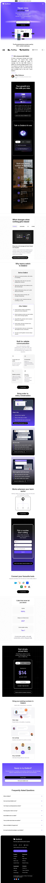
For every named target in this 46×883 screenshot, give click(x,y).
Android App (16, 872)
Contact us (24, 868)
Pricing (15, 858)
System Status (16, 862)
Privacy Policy (25, 872)
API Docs (24, 860)
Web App (15, 868)
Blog (23, 856)
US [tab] (17, 141)
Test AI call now (23, 148)
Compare (15, 856)
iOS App (15, 870)
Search (23, 552)
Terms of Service (25, 870)
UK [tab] (23, 141)
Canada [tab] (28, 141)
